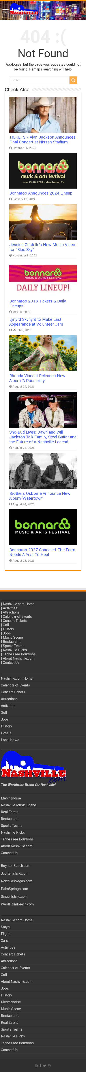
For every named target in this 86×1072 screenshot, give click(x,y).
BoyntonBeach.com (15, 866)
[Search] (73, 80)
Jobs (7, 633)
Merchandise (11, 798)
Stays (5, 927)
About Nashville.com (18, 658)
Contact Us (11, 662)
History (8, 629)
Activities (10, 608)
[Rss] (36, 1065)
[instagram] (49, 1065)
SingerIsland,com (14, 896)
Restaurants (12, 642)
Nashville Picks (15, 650)
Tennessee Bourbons (19, 654)
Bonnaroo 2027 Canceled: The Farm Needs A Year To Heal (42, 552)
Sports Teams (13, 646)
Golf (6, 625)
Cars (4, 940)
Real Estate (10, 812)
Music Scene (13, 637)
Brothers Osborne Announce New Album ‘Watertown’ (39, 496)
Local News (10, 740)
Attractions (11, 612)
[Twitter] (45, 1065)
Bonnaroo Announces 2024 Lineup (40, 193)
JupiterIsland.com (14, 873)
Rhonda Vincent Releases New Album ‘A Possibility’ (37, 378)
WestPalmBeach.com (17, 904)
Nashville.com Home (19, 604)
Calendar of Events (17, 616)
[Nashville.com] (43, 10)
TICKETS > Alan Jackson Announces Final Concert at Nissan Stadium (42, 140)
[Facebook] (40, 1065)
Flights (6, 934)
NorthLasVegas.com (16, 881)
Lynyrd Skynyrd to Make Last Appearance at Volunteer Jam (36, 322)
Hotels (6, 733)
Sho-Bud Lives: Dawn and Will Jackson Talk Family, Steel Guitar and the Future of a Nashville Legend (43, 437)
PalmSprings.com (14, 889)
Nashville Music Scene (18, 805)
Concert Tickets (15, 621)
